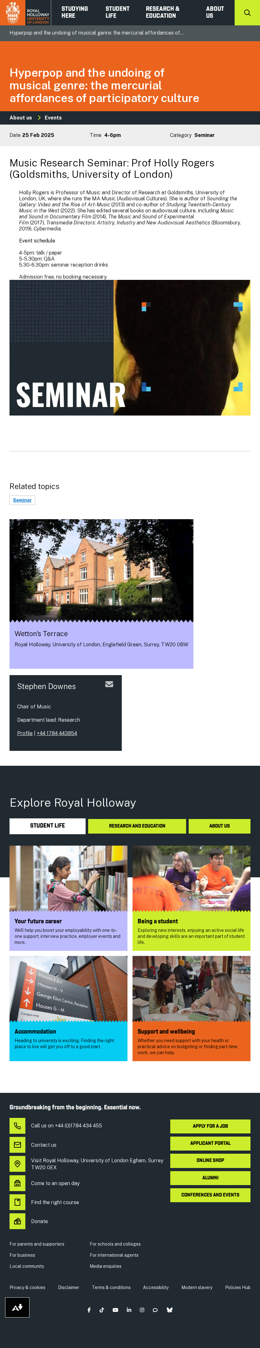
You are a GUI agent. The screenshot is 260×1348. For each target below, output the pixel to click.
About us (215, 12)
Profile (25, 733)
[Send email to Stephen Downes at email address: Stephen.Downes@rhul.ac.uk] (109, 691)
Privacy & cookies (27, 1287)
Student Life (118, 12)
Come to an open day (55, 1183)
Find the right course (55, 1202)
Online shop (210, 1160)
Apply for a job (210, 1126)
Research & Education (162, 12)
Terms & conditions (111, 1287)
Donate (39, 1221)
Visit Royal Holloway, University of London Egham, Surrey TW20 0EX (97, 1164)
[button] (89, 1310)
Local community (27, 1266)
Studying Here (75, 12)
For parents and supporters (37, 1244)
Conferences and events (210, 1195)
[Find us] (19, 658)
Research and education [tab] (137, 826)
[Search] (247, 12)
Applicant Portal (210, 1143)
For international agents (114, 1255)
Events (53, 118)
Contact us (43, 1145)
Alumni (210, 1178)
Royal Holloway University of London (25, 12)
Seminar (22, 500)
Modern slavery (196, 1287)
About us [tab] (219, 826)
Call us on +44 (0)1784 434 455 (66, 1126)
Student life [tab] (47, 826)
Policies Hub (237, 1287)
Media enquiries (105, 1266)
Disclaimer (68, 1287)
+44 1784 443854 (57, 733)
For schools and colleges (115, 1244)
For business (22, 1255)
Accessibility (156, 1287)
